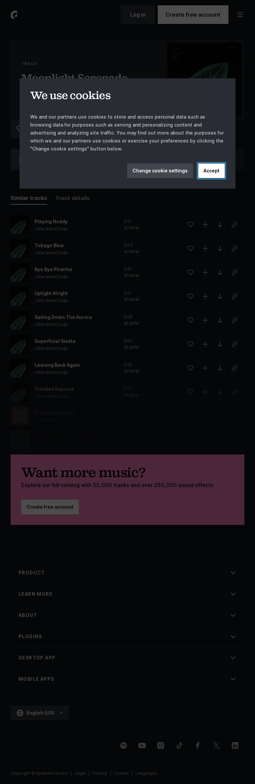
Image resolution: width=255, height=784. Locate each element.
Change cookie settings (160, 170)
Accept (211, 170)
